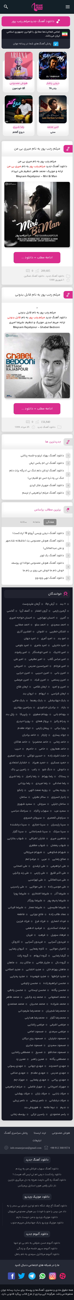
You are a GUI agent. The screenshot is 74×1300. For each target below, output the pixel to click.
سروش (41, 804)
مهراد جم (19, 1080)
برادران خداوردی (46, 707)
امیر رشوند (20, 652)
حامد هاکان (20, 742)
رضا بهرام (47, 776)
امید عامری (40, 645)
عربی (44, 859)
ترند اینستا (40, 1133)
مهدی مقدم (38, 1073)
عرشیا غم (30, 859)
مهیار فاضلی (35, 1087)
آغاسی (10, 611)
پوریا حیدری (23, 721)
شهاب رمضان (58, 845)
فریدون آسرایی (57, 942)
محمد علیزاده (58, 1004)
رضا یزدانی (24, 783)
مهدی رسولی (15, 1066)
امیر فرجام (60, 666)
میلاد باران (41, 1094)
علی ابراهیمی (58, 866)
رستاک (62, 776)
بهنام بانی (59, 714)
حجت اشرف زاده (57, 756)
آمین (63, 618)
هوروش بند (31, 1107)
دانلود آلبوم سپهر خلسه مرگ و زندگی (37, 1249)
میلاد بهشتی (22, 1094)
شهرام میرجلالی (33, 852)
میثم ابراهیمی (13, 1087)
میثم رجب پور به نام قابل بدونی (37, 294)
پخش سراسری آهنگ (16, 1133)
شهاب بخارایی (15, 838)
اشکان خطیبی (58, 632)
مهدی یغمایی (38, 1080)
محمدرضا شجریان (56, 1011)
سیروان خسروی (32, 818)
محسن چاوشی (29, 983)
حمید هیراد (38, 763)
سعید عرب (60, 811)
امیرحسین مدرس (38, 666)
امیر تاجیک (59, 652)
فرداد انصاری (58, 921)
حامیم (30, 749)
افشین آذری (24, 632)
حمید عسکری (58, 763)
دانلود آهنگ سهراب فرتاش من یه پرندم (37, 1169)
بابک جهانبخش (57, 700)
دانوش (61, 769)
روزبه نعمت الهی (38, 790)
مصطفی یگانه (58, 1059)
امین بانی (60, 673)
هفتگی (50, 522)
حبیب (18, 749)
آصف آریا (25, 611)
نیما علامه (49, 1107)
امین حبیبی (42, 673)
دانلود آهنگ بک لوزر (52, 555)
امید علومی (22, 645)
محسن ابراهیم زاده (54, 983)
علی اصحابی (20, 866)
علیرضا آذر (60, 894)
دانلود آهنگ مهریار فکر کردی (47, 485)
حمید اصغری (14, 756)
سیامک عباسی (19, 811)
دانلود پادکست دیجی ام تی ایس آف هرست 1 (37, 1174)
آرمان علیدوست (31, 604)
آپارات (62, 1276)
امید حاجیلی (59, 645)
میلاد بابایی (59, 1094)
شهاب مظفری (37, 845)
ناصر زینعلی (37, 1100)
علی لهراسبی (35, 880)
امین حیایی (23, 673)
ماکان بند (25, 963)
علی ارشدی (39, 866)
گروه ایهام (40, 956)
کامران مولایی (58, 949)
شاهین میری (58, 838)
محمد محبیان (37, 1004)
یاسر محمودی (58, 1114)
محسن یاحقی (15, 990)
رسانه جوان (37, 7)
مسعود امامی (35, 1031)
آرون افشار (41, 611)
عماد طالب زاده (57, 914)
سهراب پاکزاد (41, 811)
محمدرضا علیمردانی (29, 1011)
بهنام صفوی (40, 714)
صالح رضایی (59, 859)
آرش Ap (49, 604)
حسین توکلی (34, 756)
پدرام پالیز (60, 721)
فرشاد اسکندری (56, 928)
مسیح (39, 1052)
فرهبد (41, 935)
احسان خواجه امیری (20, 618)
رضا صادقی (59, 783)
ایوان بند (28, 694)
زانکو (20, 790)
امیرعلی (18, 666)
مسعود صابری (34, 1045)
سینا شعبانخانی (38, 831)
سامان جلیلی (58, 804)
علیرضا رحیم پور (57, 900)
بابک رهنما (36, 700)
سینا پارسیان (58, 825)
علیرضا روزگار (34, 900)
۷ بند (63, 604)
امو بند (62, 638)
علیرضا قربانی (15, 907)
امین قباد (40, 680)
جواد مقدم (24, 728)
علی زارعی (39, 873)
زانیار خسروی (58, 797)
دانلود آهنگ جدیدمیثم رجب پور (33, 21)
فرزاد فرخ (40, 921)
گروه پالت (22, 956)
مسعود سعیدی (57, 1045)
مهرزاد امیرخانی (57, 1087)
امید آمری (46, 638)
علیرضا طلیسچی (57, 907)
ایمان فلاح (22, 687)
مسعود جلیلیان (57, 1038)
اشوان (40, 632)
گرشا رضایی (59, 956)
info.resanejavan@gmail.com (25, 1147)
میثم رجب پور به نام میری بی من (37, 148)
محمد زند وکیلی (34, 997)
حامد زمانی (59, 742)
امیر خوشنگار (40, 652)
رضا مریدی (42, 783)
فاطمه (21, 914)
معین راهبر (37, 1059)
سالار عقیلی (39, 797)
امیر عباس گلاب (57, 659)
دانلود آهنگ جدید (56, 166)
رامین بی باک (18, 769)
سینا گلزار (18, 831)
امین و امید (59, 687)
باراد (63, 707)
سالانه (23, 522)
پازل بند (10, 714)
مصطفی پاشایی (20, 1052)
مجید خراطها (59, 976)
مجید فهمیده (38, 976)
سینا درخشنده (18, 825)
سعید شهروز (24, 804)
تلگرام (32, 1276)
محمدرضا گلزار (58, 1018)
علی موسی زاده (57, 887)
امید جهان (30, 638)
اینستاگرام (52, 1276)
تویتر (21, 1276)
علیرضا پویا (20, 894)
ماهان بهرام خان (56, 969)
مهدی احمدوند (57, 1066)
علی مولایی (36, 887)
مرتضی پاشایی (35, 1025)
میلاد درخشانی (57, 1100)
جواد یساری (59, 735)
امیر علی (18, 659)
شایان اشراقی (37, 838)
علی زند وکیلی (21, 873)
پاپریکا (24, 714)
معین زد (21, 1059)
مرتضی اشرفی (58, 1025)
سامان (23, 797)
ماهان (10, 963)
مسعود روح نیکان (32, 1038)
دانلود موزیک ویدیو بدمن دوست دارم (37, 1217)
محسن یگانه (58, 990)
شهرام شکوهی (56, 852)
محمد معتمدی (15, 1004)
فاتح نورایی (36, 914)
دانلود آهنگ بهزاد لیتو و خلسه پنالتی (42, 456)
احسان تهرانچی (46, 618)
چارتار (44, 735)
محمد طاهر (12, 997)
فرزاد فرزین (23, 921)
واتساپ (42, 1276)
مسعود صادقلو (57, 1052)
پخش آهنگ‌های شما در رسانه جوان (32, 44)
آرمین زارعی (59, 611)
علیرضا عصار (35, 907)
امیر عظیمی (35, 659)
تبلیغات (37, 1140)
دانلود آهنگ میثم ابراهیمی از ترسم (43, 493)
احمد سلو (40, 625)
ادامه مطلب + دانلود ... (37, 257)
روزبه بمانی (59, 790)
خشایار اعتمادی (18, 763)
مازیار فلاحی (43, 963)
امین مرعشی (21, 680)
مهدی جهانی (35, 1066)
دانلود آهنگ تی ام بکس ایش (46, 463)
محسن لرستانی (37, 990)
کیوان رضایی (16, 949)
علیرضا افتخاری (40, 894)
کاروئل (16, 942)
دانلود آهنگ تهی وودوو (49, 578)
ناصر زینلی (19, 1100)
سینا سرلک (59, 831)
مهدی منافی (17, 1073)
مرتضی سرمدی (57, 1031)
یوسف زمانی (18, 1114)
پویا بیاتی (60, 728)
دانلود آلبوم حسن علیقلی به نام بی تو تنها (37, 1243)
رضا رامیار (31, 776)
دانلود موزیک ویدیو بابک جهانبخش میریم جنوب (37, 1223)
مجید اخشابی (33, 969)
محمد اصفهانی (57, 997)
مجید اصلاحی (13, 969)
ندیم (63, 1107)
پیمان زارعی (42, 728)
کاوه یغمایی (37, 949)
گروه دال (60, 963)
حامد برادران (29, 735)
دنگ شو (47, 769)
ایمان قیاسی (58, 694)
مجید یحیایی (17, 976)
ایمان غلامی (40, 687)
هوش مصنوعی (61, 1133)
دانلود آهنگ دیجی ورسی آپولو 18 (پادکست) (38, 533)
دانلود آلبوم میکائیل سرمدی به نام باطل (37, 1254)
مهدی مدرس (58, 1073)
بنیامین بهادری (23, 707)
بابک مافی (19, 700)
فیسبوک (11, 1276)
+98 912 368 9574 (60, 1147)
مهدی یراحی (59, 1080)
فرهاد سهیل (58, 935)
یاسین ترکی (38, 1114)
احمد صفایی (22, 625)
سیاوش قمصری (56, 818)
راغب (34, 769)
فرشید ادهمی (34, 928)
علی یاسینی (17, 887)
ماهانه (36, 522)
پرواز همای (42, 721)
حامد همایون (58, 749)
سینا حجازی (39, 825)
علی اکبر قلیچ (58, 873)
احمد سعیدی (58, 625)
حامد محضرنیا (40, 742)
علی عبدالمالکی (57, 880)
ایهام (42, 694)
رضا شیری (15, 776)
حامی (42, 749)
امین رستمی (58, 680)
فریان (29, 935)
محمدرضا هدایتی (35, 1018)
